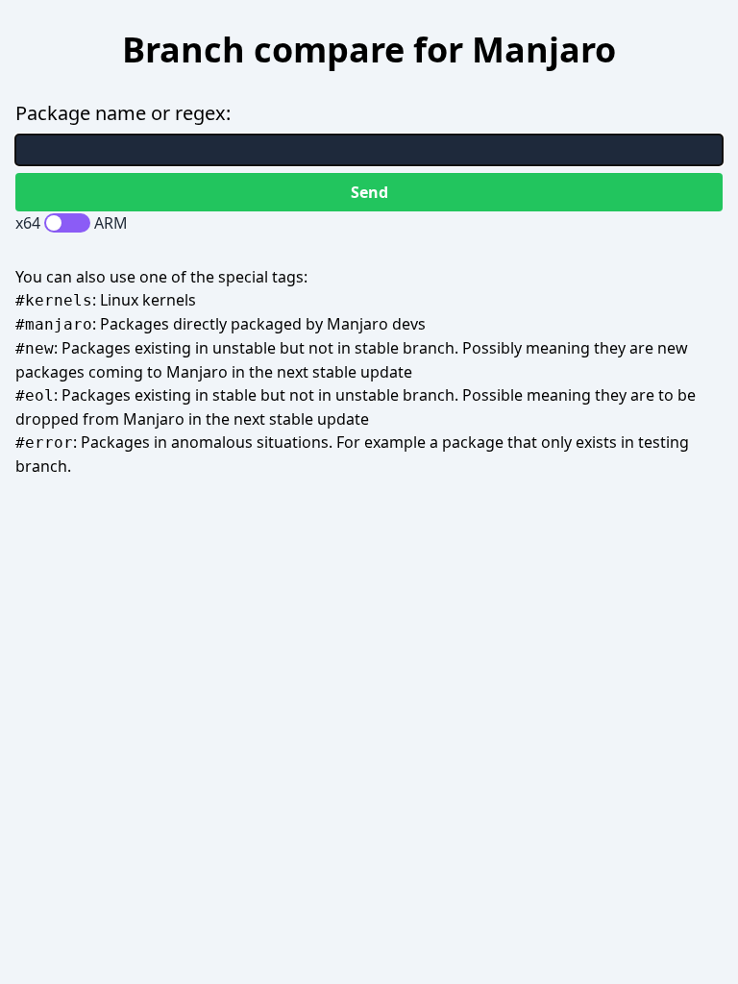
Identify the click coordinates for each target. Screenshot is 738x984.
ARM (111, 223)
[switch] (67, 223)
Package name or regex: (123, 113)
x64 (27, 223)
